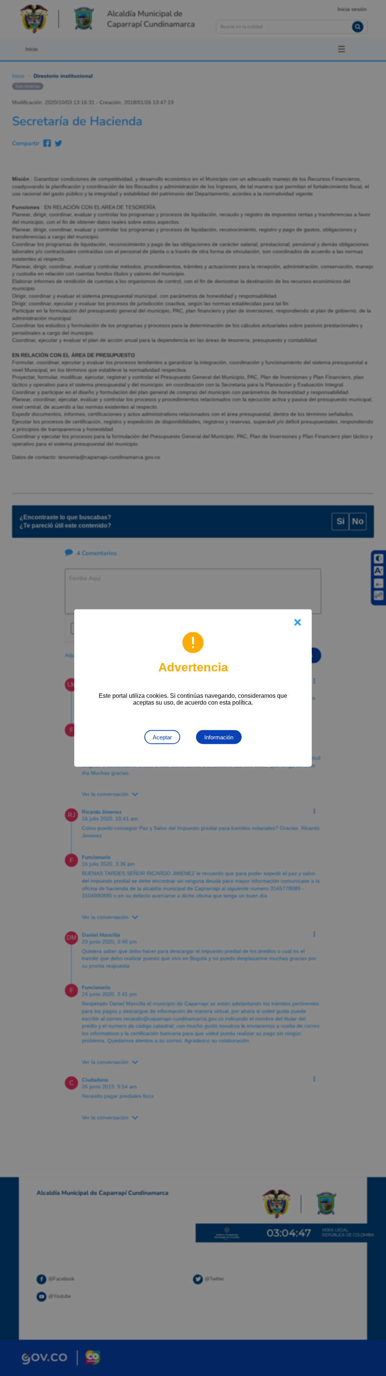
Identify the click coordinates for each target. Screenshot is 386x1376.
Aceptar (162, 737)
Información (218, 737)
